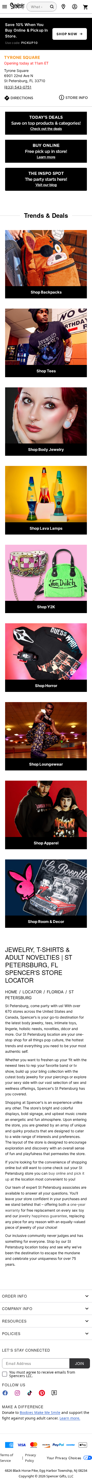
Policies (11, 1333)
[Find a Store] (63, 6)
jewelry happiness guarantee (43, 1216)
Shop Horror (46, 685)
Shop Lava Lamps (46, 528)
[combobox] (41, 6)
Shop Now (66, 34)
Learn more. (70, 1418)
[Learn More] (46, 151)
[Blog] (54, 1393)
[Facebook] (5, 1393)
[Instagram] (17, 1393)
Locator (32, 991)
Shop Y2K (46, 606)
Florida (55, 991)
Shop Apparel (46, 843)
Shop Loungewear (46, 764)
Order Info (14, 1296)
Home (11, 991)
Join (79, 1363)
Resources (14, 1321)
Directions (21, 98)
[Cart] (85, 7)
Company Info (17, 1308)
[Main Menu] (4, 6)
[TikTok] (30, 1393)
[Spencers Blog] (46, 179)
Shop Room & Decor (46, 921)
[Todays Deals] (46, 123)
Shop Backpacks (46, 292)
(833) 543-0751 (17, 87)
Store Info (76, 98)
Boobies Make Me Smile (40, 1412)
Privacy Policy (30, 1458)
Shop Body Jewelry (46, 449)
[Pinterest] (42, 1393)
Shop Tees (46, 371)
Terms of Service (6, 1458)
